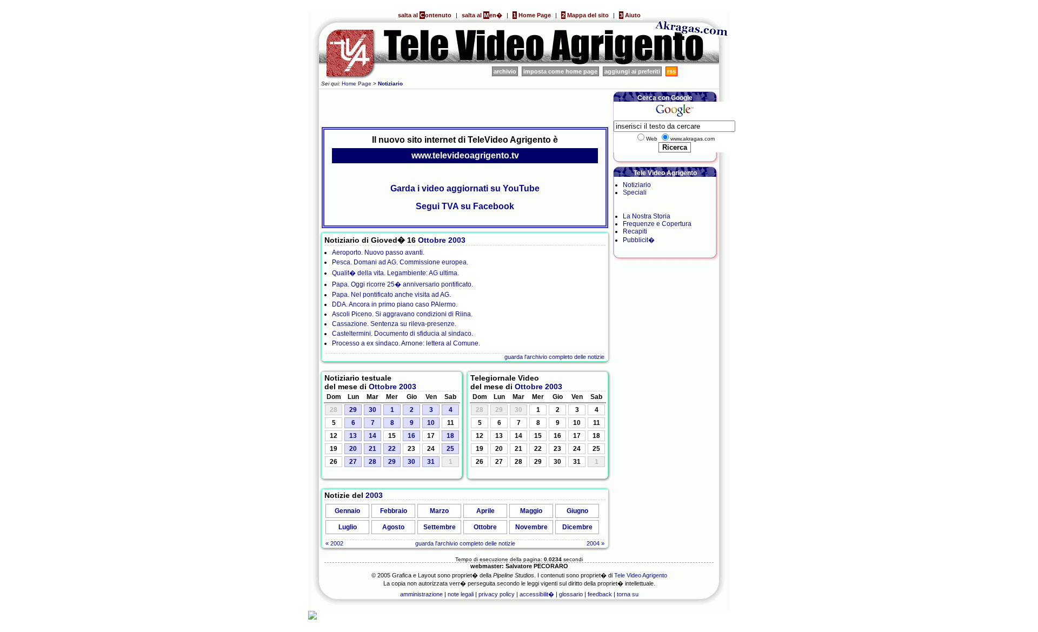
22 (392, 449)
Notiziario (637, 185)
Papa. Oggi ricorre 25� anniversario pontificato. (402, 284)
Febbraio (393, 511)
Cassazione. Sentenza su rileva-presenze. (394, 324)
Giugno (577, 511)
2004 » (595, 543)
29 (353, 410)
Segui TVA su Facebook (465, 206)
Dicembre (577, 527)
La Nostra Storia (646, 216)
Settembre (439, 527)
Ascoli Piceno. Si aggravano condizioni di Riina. (402, 314)
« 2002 (334, 543)
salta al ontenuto (424, 15)
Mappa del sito (585, 15)
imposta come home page (560, 71)
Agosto (393, 527)
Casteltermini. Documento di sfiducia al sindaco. (402, 333)
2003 (456, 240)
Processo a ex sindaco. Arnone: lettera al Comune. (406, 343)
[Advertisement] (464, 106)
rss (671, 71)
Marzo (439, 511)
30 (372, 410)
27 (353, 461)
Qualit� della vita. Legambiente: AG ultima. (395, 273)
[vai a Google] (674, 117)
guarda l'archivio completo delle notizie (554, 357)
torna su (627, 594)
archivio (505, 71)
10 (431, 423)
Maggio (531, 511)
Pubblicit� (639, 240)
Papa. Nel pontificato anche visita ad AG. (391, 294)
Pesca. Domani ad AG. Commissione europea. (400, 262)
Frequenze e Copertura (657, 224)
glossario (571, 594)
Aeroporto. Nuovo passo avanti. (378, 252)
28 (372, 461)
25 (450, 449)
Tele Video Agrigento (640, 575)
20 (353, 449)
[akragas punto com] (692, 62)
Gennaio (347, 511)
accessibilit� (537, 594)
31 (431, 461)
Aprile (485, 511)
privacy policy (496, 594)
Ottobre (432, 240)
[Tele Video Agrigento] (481, 62)
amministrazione (421, 594)
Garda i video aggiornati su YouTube (465, 188)
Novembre (531, 527)
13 (353, 436)
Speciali (635, 192)
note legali (461, 594)
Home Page (532, 15)
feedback (600, 594)
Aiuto (630, 15)
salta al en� (482, 15)
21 (372, 449)
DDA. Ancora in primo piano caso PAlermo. (394, 304)
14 (372, 436)
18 (450, 436)
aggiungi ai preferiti (632, 71)
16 (411, 436)
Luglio (347, 527)
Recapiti (635, 231)
